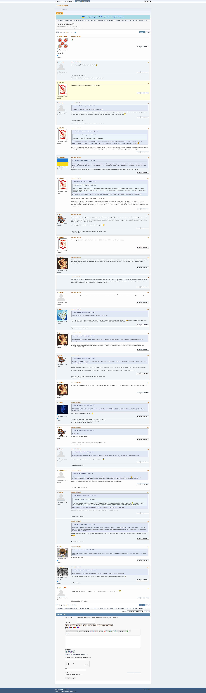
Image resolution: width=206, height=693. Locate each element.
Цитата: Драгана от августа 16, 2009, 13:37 (84, 312)
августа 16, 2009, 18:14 (76, 402)
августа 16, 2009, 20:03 (76, 567)
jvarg (60, 214)
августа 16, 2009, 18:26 (76, 448)
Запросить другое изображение (79, 654)
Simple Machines (65, 689)
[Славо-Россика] (57, 418)
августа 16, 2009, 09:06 (76, 102)
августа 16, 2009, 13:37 (76, 257)
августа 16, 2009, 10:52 (76, 178)
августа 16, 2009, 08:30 (76, 61)
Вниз (57, 32)
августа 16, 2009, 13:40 (76, 276)
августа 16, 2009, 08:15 (76, 36)
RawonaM (62, 157)
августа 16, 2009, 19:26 (76, 470)
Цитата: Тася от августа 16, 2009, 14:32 (83, 473)
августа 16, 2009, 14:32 (76, 309)
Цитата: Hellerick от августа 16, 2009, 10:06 (84, 160)
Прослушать (68, 654)
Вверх (57, 605)
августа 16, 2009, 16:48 (76, 332)
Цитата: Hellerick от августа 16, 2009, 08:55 (84, 106)
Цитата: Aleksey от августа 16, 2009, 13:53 (84, 336)
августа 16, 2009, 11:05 (76, 237)
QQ (139, 46)
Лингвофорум (62, 6)
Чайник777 (62, 470)
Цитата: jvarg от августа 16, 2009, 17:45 (83, 452)
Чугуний (61, 567)
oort (60, 547)
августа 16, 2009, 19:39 (76, 521)
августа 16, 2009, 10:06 (76, 128)
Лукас (61, 402)
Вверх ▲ (149, 689)
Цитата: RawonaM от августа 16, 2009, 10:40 (85, 181)
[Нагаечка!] (57, 581)
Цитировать (145, 46)
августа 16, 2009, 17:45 (76, 355)
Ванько (61, 62)
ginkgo (61, 449)
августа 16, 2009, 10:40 (76, 157)
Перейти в (124, 611)
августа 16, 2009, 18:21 (76, 427)
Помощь (145, 689)
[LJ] (57, 560)
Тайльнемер (63, 36)
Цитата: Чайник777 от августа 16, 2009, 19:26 (85, 495)
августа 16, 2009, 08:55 (76, 82)
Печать (148, 32)
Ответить (142, 32)
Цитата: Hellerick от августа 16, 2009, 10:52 (84, 524)
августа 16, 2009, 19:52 (76, 546)
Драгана (61, 257)
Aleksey (61, 292)
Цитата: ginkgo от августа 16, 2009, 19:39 (84, 549)
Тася (60, 309)
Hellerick (61, 83)
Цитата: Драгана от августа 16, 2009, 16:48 (84, 358)
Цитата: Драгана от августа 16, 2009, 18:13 (84, 405)
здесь (104, 17)
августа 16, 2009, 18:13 (76, 382)
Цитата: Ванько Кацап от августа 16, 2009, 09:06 (85, 131)
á (65, 628)
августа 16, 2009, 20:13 (76, 587)
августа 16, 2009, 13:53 (76, 292)
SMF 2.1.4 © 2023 (58, 689)
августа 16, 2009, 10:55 (76, 214)
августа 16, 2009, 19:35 (76, 492)
